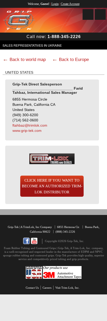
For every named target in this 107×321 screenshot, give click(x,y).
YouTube (34, 241)
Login (55, 4)
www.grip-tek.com (27, 130)
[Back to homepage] (19, 20)
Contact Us (32, 287)
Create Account (70, 4)
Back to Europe (74, 59)
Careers (47, 287)
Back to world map (28, 59)
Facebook (26, 241)
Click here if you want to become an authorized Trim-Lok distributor (52, 186)
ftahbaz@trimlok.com (29, 125)
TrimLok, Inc (31, 227)
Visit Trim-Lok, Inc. (67, 287)
